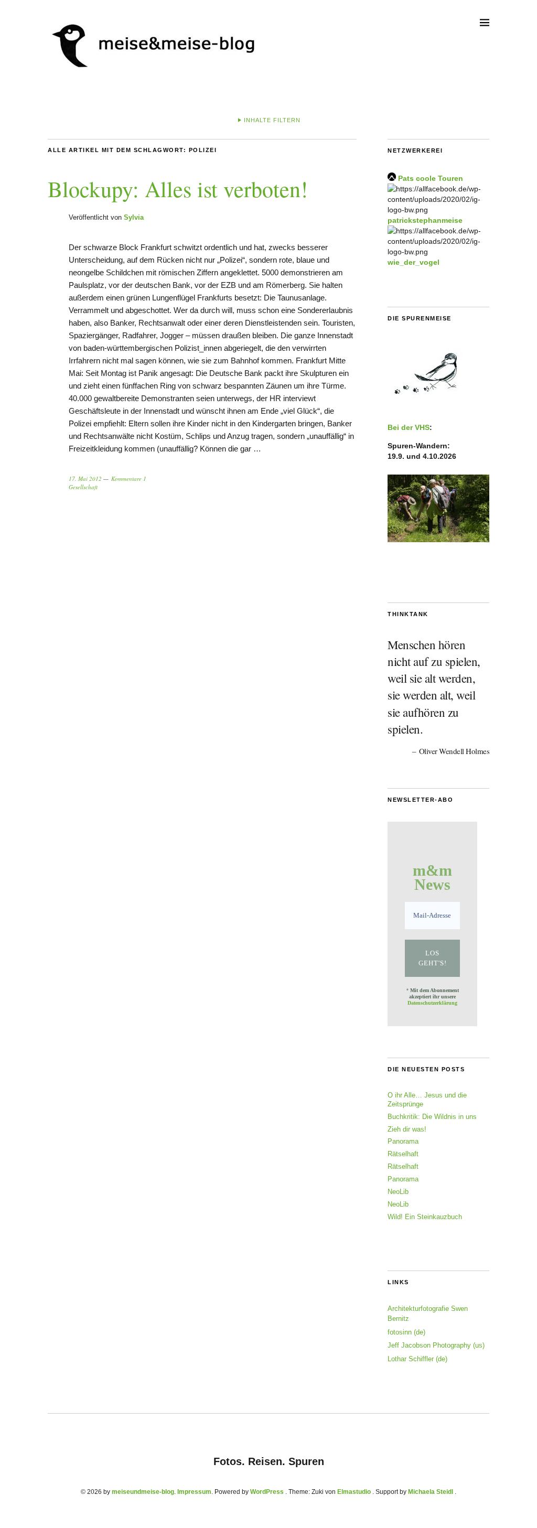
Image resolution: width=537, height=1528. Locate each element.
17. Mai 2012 (85, 478)
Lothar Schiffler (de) (417, 1359)
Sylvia (134, 217)
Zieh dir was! (407, 1129)
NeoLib (398, 1192)
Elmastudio (354, 1491)
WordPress (267, 1491)
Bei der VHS (408, 427)
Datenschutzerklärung (432, 1003)
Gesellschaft (83, 487)
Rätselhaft (403, 1154)
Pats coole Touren (430, 178)
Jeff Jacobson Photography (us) (436, 1345)
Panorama (403, 1141)
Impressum (194, 1491)
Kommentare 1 (128, 478)
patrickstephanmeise (425, 220)
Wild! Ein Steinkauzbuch (425, 1217)
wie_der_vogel (413, 262)
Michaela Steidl (430, 1491)
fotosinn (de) (406, 1332)
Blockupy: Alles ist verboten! (178, 188)
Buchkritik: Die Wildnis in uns (432, 1117)
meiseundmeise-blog (143, 1491)
